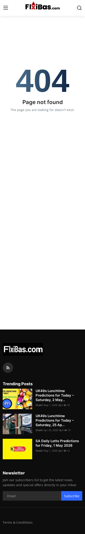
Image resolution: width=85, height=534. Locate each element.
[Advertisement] (42, 264)
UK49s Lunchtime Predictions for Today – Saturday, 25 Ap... (55, 420)
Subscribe (71, 496)
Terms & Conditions (18, 522)
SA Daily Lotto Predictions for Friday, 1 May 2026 (57, 443)
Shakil (39, 405)
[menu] (5, 8)
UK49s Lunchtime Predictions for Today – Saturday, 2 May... (55, 395)
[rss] (8, 367)
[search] (79, 8)
